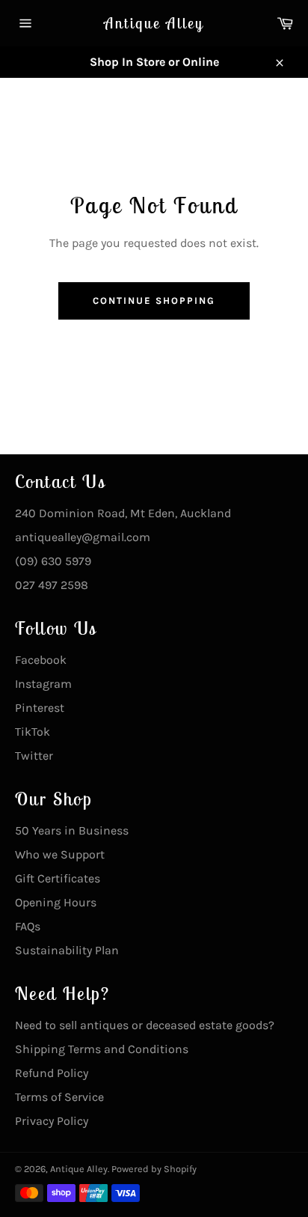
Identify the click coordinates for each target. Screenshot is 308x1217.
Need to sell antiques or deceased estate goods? (144, 1025)
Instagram (43, 684)
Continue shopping (154, 300)
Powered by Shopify (154, 1168)
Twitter (34, 755)
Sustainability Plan (67, 950)
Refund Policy (51, 1073)
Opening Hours (55, 902)
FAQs (27, 926)
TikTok (32, 732)
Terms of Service (59, 1097)
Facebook (41, 660)
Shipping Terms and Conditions (101, 1049)
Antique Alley (154, 22)
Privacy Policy (51, 1121)
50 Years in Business (72, 830)
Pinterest (39, 708)
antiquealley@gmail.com (82, 537)
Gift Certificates (57, 878)
